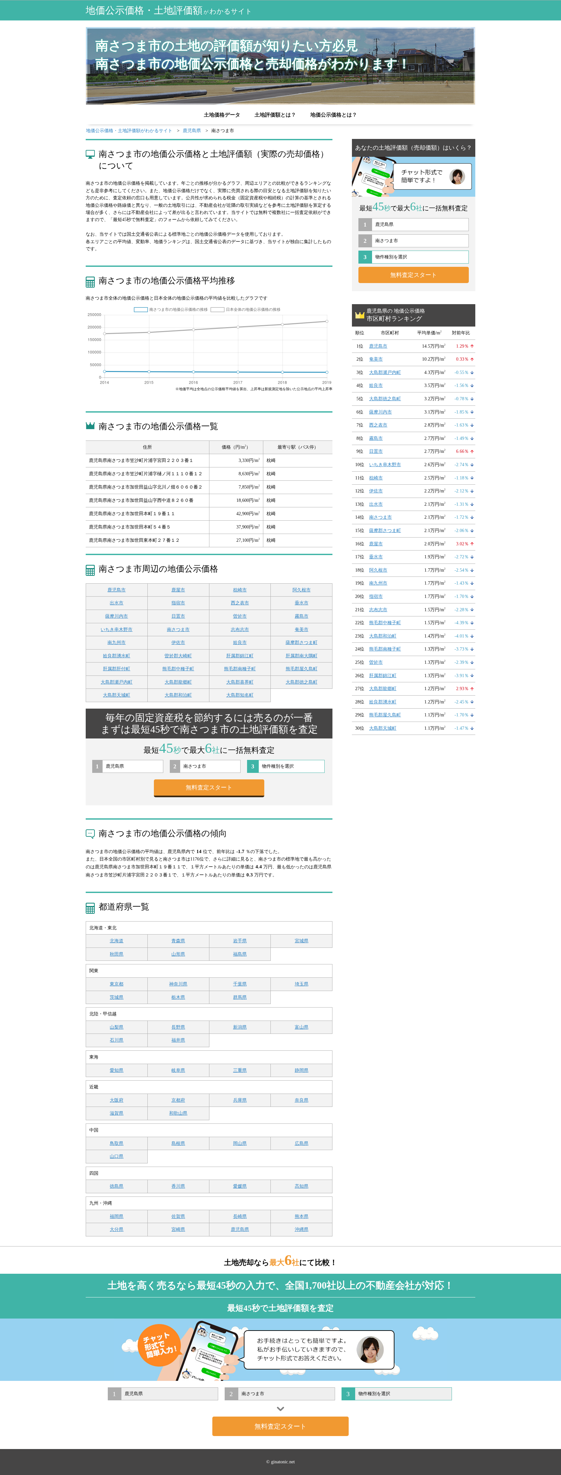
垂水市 (301, 603)
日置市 (178, 616)
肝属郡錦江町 (240, 655)
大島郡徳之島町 (302, 682)
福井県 (178, 1040)
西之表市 (240, 603)
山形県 (178, 954)
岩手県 (240, 940)
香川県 (178, 1186)
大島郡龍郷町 (178, 682)
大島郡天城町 (116, 695)
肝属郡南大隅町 (302, 655)
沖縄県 (301, 1229)
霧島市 (301, 616)
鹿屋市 (178, 590)
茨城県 (116, 997)
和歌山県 (178, 1113)
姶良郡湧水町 (116, 655)
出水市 (116, 603)
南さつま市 (178, 629)
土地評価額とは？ (275, 115)
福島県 (240, 954)
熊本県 (301, 1216)
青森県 (178, 940)
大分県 (116, 1229)
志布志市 (240, 629)
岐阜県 (178, 1070)
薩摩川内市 (116, 616)
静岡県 (301, 1070)
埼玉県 (301, 984)
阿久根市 (302, 590)
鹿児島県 (240, 1229)
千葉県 (240, 984)
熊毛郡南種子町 (240, 668)
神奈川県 (178, 984)
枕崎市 (240, 590)
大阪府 (116, 1100)
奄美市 (301, 629)
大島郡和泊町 (178, 695)
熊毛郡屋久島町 (302, 668)
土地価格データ (222, 115)
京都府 (178, 1100)
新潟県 (240, 1027)
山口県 (116, 1156)
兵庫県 (240, 1100)
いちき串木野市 (116, 629)
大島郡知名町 (240, 695)
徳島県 (116, 1186)
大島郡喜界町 (240, 682)
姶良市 (240, 642)
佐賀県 (178, 1216)
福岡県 (116, 1216)
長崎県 (240, 1216)
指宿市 (178, 603)
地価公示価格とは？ (333, 115)
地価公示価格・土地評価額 (169, 10)
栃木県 (178, 997)
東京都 (116, 984)
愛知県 (116, 1070)
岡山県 (240, 1143)
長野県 (178, 1027)
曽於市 (240, 616)
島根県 (178, 1143)
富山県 (301, 1027)
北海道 (116, 940)
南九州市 (116, 642)
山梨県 (116, 1027)
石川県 (116, 1040)
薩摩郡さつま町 (302, 642)
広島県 (301, 1143)
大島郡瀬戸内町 (116, 682)
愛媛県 (240, 1186)
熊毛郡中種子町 (178, 668)
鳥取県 (116, 1143)
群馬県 (240, 997)
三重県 (240, 1070)
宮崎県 (178, 1229)
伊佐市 (178, 642)
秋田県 (116, 954)
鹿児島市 (116, 590)
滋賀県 (116, 1113)
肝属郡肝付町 (116, 668)
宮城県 (301, 940)
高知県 (301, 1186)
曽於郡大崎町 (178, 655)
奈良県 (301, 1100)
